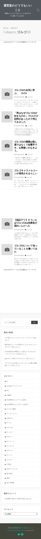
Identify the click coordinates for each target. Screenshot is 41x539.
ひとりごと (10, 446)
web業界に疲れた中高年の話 (14, 499)
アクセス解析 (11, 409)
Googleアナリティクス (14, 386)
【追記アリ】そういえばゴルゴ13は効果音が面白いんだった (25, 222)
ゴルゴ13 (29, 97)
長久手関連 (10, 483)
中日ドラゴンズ (12, 469)
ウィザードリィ (12, 414)
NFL (8, 390)
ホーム (5, 28)
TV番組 (9, 395)
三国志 (9, 464)
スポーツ (10, 437)
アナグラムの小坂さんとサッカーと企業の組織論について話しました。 (21, 364)
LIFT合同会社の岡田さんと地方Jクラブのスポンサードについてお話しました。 (20, 353)
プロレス (10, 450)
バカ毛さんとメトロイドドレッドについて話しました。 (21, 339)
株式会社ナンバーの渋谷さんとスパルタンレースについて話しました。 (21, 346)
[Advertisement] (20, 63)
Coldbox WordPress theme (16, 530)
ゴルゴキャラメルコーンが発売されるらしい (26, 172)
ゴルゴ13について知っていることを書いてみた (26, 248)
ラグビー (10, 460)
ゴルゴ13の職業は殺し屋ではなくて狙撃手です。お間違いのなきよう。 (25, 146)
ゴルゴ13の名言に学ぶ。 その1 (24, 91)
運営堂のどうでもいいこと (23, 528)
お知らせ (10, 418)
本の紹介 (10, 473)
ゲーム (9, 423)
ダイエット (10, 441)
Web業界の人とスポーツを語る (17, 404)
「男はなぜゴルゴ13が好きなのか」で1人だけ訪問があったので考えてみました (26, 117)
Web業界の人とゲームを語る (16, 400)
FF (7, 381)
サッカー (10, 432)
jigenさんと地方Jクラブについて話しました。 (20, 358)
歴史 (8, 478)
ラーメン (10, 455)
